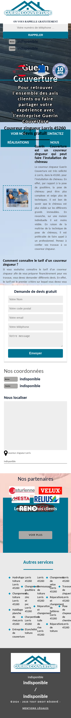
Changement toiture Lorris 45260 (15, 599)
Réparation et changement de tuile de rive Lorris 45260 (40, 620)
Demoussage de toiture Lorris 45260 (40, 593)
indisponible (27, 42)
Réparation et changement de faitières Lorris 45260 (53, 608)
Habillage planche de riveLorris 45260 (15, 617)
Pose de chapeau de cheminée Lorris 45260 (65, 617)
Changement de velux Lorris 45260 (53, 584)
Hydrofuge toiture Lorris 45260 (15, 583)
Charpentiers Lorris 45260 (28, 621)
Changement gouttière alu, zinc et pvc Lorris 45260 (28, 599)
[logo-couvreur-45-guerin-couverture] (28, 8)
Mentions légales (35, 708)
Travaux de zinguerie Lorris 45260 (65, 593)
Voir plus (35, 535)
